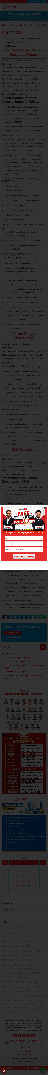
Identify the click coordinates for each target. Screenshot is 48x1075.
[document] (24, 537)
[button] (45, 508)
